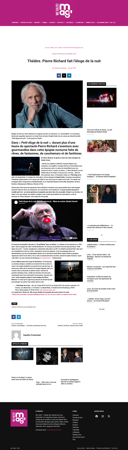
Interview (76, 415)
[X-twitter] (108, 416)
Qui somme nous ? (79, 437)
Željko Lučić (53, 47)
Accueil (47, 47)
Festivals (76, 427)
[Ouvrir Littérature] (84, 22)
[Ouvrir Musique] (40, 22)
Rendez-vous (72, 54)
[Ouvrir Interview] (19, 22)
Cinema (75, 422)
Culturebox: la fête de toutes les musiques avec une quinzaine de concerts (99, 279)
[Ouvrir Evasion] (55, 22)
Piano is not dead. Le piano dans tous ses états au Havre (22, 378)
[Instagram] (102, 416)
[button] (59, 75)
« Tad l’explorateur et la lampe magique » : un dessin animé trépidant (101, 176)
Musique (75, 420)
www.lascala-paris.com (47, 290)
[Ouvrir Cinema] (48, 22)
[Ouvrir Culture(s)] (74, 22)
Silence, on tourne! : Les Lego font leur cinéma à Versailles (101, 268)
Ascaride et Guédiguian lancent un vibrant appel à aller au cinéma (70, 382)
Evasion (75, 425)
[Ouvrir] (115, 22)
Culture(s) (76, 430)
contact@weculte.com (54, 430)
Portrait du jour (62, 54)
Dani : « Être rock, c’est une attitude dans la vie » (46, 383)
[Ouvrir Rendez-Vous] (95, 22)
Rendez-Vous (77, 435)
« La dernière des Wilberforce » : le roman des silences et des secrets (100, 226)
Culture (54, 54)
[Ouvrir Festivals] (64, 22)
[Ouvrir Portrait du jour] (32, 22)
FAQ (74, 439)
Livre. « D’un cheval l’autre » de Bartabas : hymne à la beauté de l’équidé (99, 257)
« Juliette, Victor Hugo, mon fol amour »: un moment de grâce (98, 300)
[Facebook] (96, 416)
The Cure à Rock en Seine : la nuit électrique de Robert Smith (99, 131)
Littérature (76, 432)
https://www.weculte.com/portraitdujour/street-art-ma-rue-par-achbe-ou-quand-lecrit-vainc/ (44, 294)
